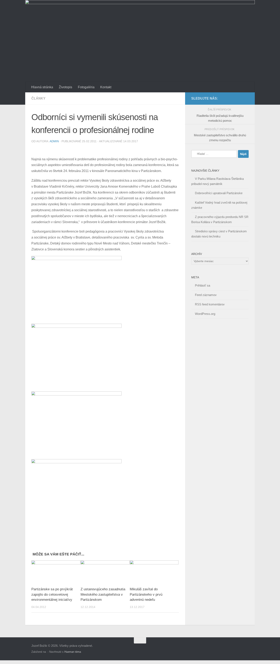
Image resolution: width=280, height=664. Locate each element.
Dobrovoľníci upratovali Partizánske (218, 193)
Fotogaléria (86, 87)
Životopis (65, 87)
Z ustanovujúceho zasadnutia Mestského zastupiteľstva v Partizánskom (103, 594)
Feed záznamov (206, 295)
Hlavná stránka (42, 87)
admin (54, 141)
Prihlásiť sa (202, 285)
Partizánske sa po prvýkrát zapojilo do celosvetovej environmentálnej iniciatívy (52, 594)
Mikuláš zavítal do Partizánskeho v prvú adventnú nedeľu (146, 594)
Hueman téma (72, 651)
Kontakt (105, 87)
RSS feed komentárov (210, 304)
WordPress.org (205, 313)
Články (38, 98)
